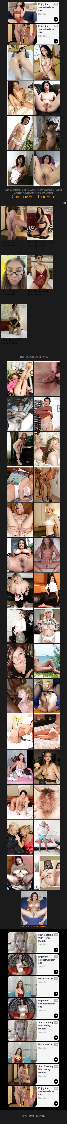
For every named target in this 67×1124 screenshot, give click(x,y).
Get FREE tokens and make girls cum (40, 243)
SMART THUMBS (40, 926)
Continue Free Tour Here (33, 196)
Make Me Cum (45, 978)
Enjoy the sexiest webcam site (47, 7)
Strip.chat (42, 14)
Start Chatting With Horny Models (38, 292)
